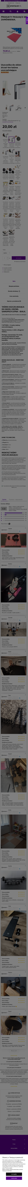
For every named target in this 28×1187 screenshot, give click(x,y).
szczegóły (14, 1174)
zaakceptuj (14, 1178)
